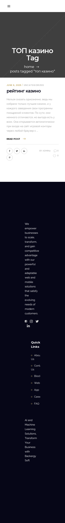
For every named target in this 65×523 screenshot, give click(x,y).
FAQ (36, 403)
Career (38, 396)
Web (37, 382)
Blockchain (40, 376)
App (36, 389)
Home (29, 67)
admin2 (47, 151)
